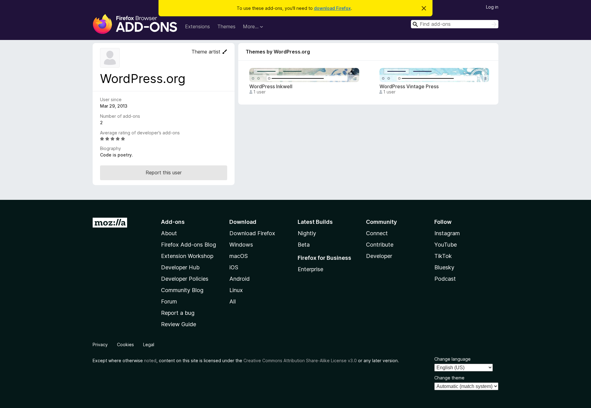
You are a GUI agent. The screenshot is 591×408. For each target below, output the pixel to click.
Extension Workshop (187, 256)
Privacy (100, 344)
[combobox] (454, 24)
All (232, 301)
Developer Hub (180, 267)
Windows (241, 244)
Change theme (449, 377)
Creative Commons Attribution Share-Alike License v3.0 (300, 360)
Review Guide (178, 324)
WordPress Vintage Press (409, 86)
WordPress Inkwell (270, 86)
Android (239, 278)
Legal (148, 344)
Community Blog (182, 290)
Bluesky (444, 267)
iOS (233, 267)
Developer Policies (184, 278)
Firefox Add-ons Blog (188, 244)
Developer (379, 256)
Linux (236, 290)
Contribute (379, 244)
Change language (452, 359)
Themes (226, 26)
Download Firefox (252, 233)
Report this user (164, 172)
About (169, 233)
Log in (492, 7)
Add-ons (173, 222)
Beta (304, 244)
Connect (377, 233)
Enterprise (310, 269)
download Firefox (332, 8)
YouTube (445, 244)
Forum (169, 301)
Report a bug (178, 313)
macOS (238, 256)
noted (150, 360)
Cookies (125, 344)
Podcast (445, 278)
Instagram (447, 233)
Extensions (197, 26)
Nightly (307, 233)
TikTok (443, 256)
